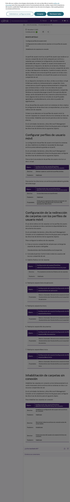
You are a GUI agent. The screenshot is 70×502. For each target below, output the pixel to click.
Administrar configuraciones (20, 14)
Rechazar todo (55, 14)
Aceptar (40, 14)
